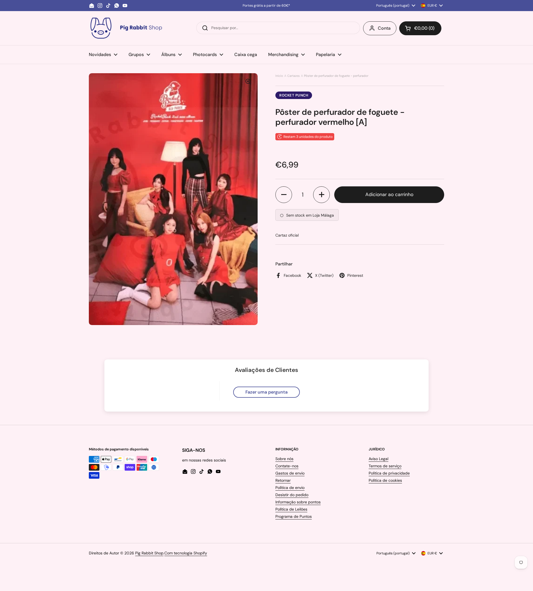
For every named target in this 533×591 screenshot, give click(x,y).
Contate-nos (286, 465)
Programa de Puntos (293, 516)
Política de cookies (385, 480)
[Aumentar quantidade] (321, 194)
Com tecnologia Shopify (185, 553)
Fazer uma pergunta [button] (266, 392)
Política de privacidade (389, 473)
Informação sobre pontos (298, 501)
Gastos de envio (290, 473)
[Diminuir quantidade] (283, 194)
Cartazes (293, 76)
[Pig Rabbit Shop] (126, 28)
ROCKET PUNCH (293, 95)
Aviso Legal (378, 458)
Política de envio (290, 487)
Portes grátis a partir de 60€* (266, 5)
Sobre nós (284, 458)
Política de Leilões (291, 509)
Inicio (279, 76)
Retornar (283, 480)
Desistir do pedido (291, 494)
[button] (420, 28)
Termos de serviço (385, 465)
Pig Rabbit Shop (149, 553)
